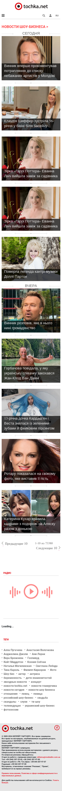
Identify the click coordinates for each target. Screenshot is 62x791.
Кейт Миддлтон (13, 662)
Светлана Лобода (47, 666)
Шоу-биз (9, 673)
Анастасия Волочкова (40, 650)
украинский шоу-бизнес (40, 705)
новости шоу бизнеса (41, 689)
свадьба (42, 697)
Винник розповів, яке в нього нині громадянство (28, 325)
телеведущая (12, 705)
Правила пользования (11, 773)
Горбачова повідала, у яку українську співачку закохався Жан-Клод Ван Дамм (29, 373)
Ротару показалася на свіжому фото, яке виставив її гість (29, 476)
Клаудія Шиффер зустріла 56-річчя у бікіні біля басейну (29, 123)
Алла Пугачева (13, 650)
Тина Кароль (11, 669)
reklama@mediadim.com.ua (48, 757)
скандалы (10, 701)
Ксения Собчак (36, 662)
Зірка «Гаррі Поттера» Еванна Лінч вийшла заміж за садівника (31, 173)
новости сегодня (14, 689)
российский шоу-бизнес (18, 697)
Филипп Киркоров (34, 669)
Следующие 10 (46, 548)
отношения (11, 693)
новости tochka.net (15, 685)
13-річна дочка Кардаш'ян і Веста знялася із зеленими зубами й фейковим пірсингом (29, 423)
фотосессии (11, 709)
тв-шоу (35, 701)
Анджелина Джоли (16, 654)
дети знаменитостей (39, 677)
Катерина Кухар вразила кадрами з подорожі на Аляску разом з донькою (29, 523)
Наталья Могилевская (18, 666)
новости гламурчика (44, 685)
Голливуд (33, 658)
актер (22, 673)
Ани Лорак (38, 654)
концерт (36, 681)
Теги (6, 639)
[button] (50, 15)
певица (37, 693)
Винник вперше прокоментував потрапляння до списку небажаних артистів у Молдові (30, 70)
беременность (13, 677)
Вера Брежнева (13, 658)
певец (25, 693)
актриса (35, 673)
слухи (23, 701)
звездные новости (15, 681)
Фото (53, 669)
